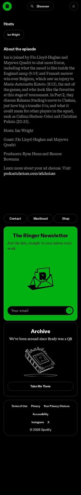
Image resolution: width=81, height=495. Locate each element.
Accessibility (40, 414)
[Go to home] (7, 6)
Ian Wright (13, 34)
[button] (40, 6)
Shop (65, 218)
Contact (15, 218)
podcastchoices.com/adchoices (29, 173)
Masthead (41, 218)
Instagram (38, 422)
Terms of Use (19, 406)
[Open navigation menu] (73, 6)
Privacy (35, 406)
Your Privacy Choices (57, 406)
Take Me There (40, 386)
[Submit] (69, 310)
